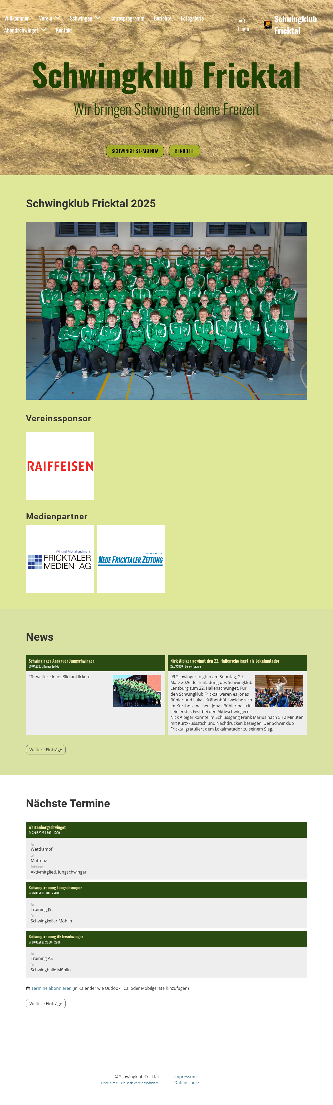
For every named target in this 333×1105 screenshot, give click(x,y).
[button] (166, 851)
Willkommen (17, 18)
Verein (45, 18)
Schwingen (81, 18)
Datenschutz (186, 1082)
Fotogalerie (192, 18)
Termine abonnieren (51, 988)
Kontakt (64, 30)
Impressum (185, 1077)
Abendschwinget (21, 30)
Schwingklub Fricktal (295, 24)
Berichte (162, 18)
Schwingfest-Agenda (135, 151)
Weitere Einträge (45, 750)
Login (243, 28)
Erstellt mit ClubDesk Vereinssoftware (130, 1083)
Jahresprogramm (127, 18)
